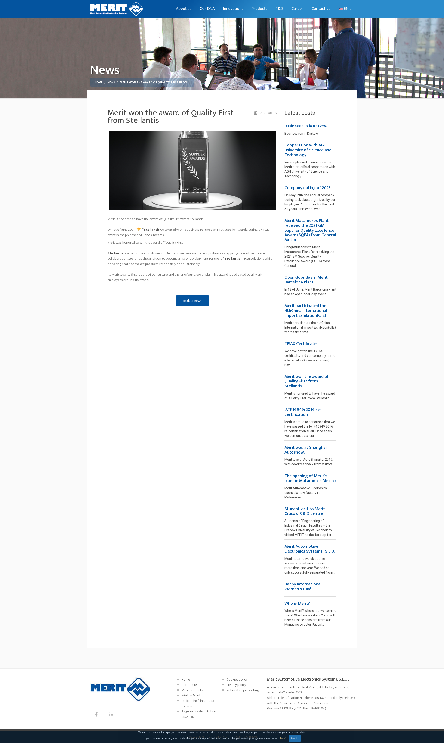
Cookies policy (237, 679)
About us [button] (183, 8)
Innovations (233, 8)
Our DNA (207, 8)
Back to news (192, 300)
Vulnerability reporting (243, 690)
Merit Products (192, 690)
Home (98, 82)
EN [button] (346, 8)
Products (259, 8)
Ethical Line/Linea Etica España (198, 703)
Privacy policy (236, 685)
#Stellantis (151, 230)
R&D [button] (279, 8)
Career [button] (297, 8)
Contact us (320, 8)
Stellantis (115, 253)
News (111, 82)
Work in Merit (191, 695)
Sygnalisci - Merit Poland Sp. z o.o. (199, 714)
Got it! (294, 738)
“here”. (283, 738)
